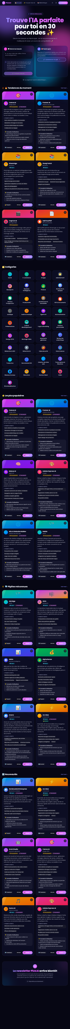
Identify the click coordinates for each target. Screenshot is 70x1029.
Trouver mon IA (19, 73)
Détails (19, 147)
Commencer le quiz (51, 59)
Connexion (64, 2)
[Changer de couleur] (56, 2)
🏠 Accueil (18, 3)
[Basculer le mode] (52, 2)
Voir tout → (64, 88)
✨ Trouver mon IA (29, 3)
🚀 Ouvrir (26, 147)
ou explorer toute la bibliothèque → (36, 80)
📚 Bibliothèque (42, 3)
